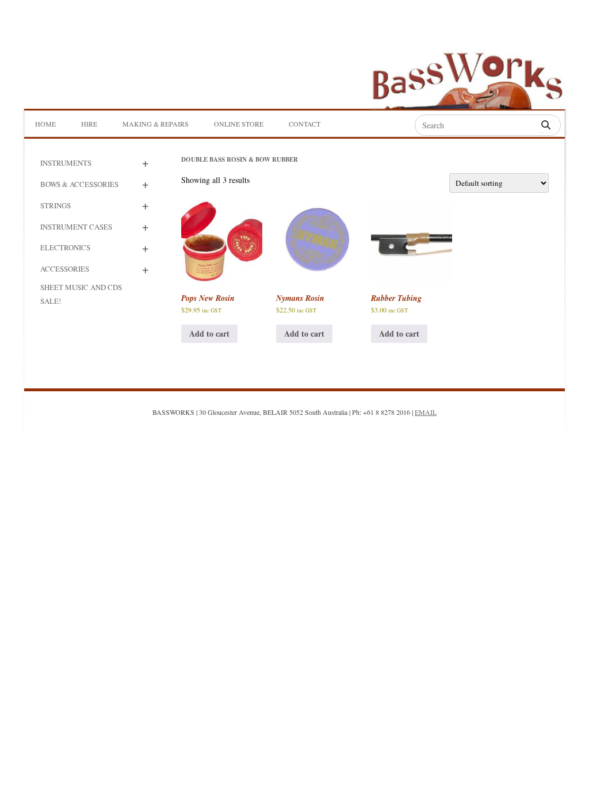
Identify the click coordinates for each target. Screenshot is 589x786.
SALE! (50, 301)
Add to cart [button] (209, 333)
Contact (304, 123)
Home (45, 123)
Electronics (65, 247)
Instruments (65, 163)
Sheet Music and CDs (81, 287)
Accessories (64, 269)
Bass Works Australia (496, 55)
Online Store (238, 123)
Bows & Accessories (79, 184)
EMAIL (426, 412)
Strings (55, 205)
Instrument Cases (76, 227)
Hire (89, 123)
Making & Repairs (156, 123)
